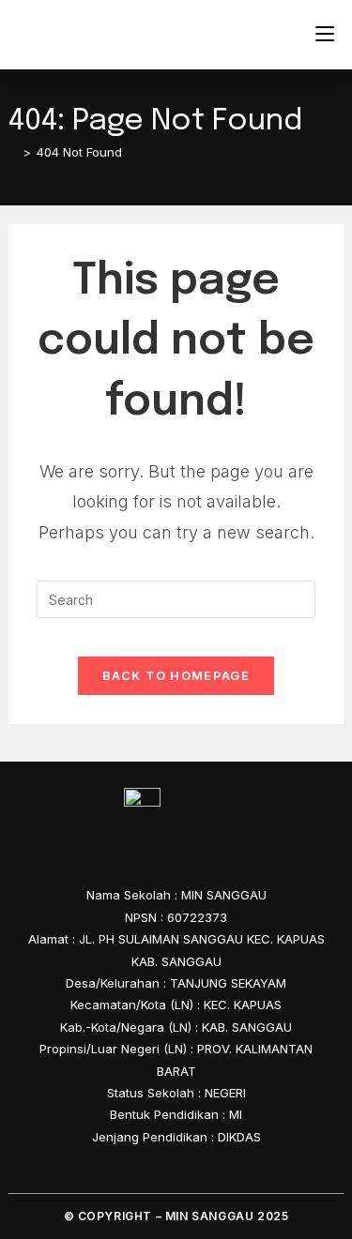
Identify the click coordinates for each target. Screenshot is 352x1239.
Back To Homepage (176, 675)
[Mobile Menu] (324, 34)
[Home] (13, 151)
